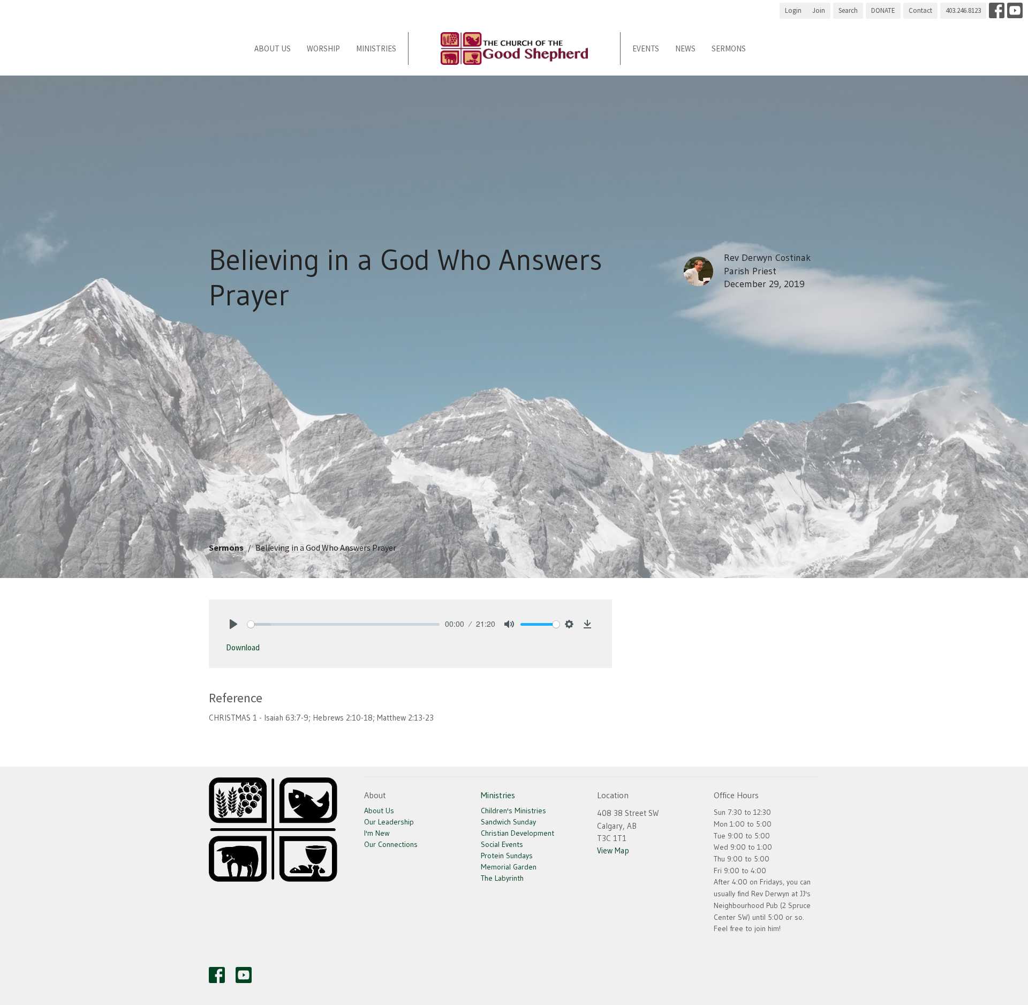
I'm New (377, 833)
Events (645, 48)
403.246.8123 (963, 10)
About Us (272, 48)
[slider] (343, 624)
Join (818, 10)
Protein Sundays (507, 855)
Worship (323, 48)
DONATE (883, 10)
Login (793, 10)
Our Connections (391, 844)
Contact (920, 10)
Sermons (729, 48)
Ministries (376, 48)
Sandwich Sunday (508, 822)
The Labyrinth (502, 878)
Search (848, 10)
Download (243, 647)
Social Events (502, 844)
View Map (613, 850)
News (685, 48)
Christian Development (517, 833)
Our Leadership (389, 822)
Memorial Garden (508, 867)
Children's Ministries (513, 810)
